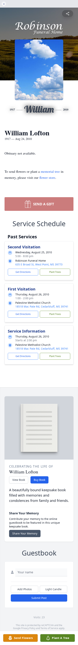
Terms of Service (49, 628)
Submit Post (39, 598)
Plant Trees (55, 272)
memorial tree (50, 171)
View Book (18, 480)
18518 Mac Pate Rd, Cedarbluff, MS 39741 (41, 306)
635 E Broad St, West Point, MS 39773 (38, 264)
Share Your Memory (24, 533)
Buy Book (39, 480)
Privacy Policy (28, 628)
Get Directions (23, 272)
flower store (47, 177)
